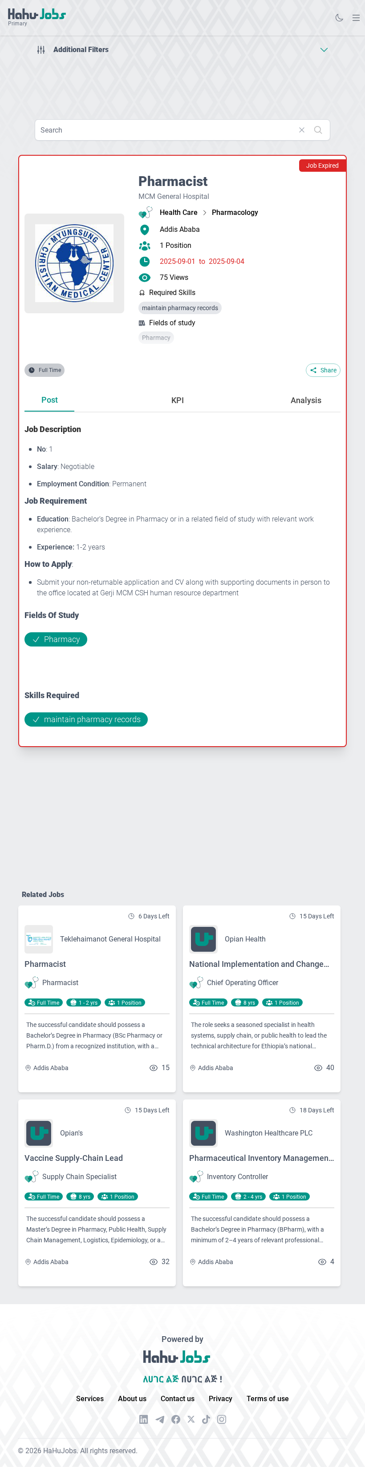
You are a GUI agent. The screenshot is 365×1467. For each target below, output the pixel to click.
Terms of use (268, 1398)
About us (132, 1398)
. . (356, 17)
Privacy (220, 1398)
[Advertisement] (182, 83)
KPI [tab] (177, 400)
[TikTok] (206, 1419)
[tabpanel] (182, 575)
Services (90, 1398)
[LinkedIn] (143, 1419)
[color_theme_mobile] (339, 17)
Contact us (178, 1398)
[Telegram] (159, 1419)
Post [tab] (49, 399)
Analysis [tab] (306, 400)
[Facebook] (175, 1419)
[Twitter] (191, 1419)
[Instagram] (221, 1419)
